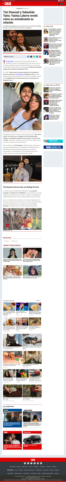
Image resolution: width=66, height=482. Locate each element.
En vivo (61, 3)
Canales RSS (10, 473)
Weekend (36, 466)
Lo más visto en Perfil (52, 85)
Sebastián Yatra (14, 241)
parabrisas (32, 433)
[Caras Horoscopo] (53, 148)
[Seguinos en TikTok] (35, 463)
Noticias (19, 466)
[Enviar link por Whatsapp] (34, 57)
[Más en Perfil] (10, 407)
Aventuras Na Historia (29, 470)
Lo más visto (48, 26)
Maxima (57, 470)
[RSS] (38, 463)
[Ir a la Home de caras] (8, 4)
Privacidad (33, 473)
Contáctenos (26, 473)
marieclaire (32, 410)
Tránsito (57, 473)
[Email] (40, 57)
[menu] (3, 4)
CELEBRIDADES (19, 8)
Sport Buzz (46, 470)
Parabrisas (42, 466)
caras (12, 433)
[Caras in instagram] (25, 463)
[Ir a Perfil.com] (61, 1)
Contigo (21, 470)
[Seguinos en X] (31, 463)
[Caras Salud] (53, 142)
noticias (12, 410)
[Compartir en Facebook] (28, 57)
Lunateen (48, 466)
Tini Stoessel (19, 74)
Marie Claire (25, 466)
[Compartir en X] (31, 57)
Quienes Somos (18, 473)
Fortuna (31, 466)
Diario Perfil (12, 466)
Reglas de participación (47, 473)
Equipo (39, 473)
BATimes (54, 466)
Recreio (52, 470)
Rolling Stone (39, 470)
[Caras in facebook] (28, 463)
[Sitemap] (41, 463)
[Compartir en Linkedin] (37, 57)
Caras (16, 470)
